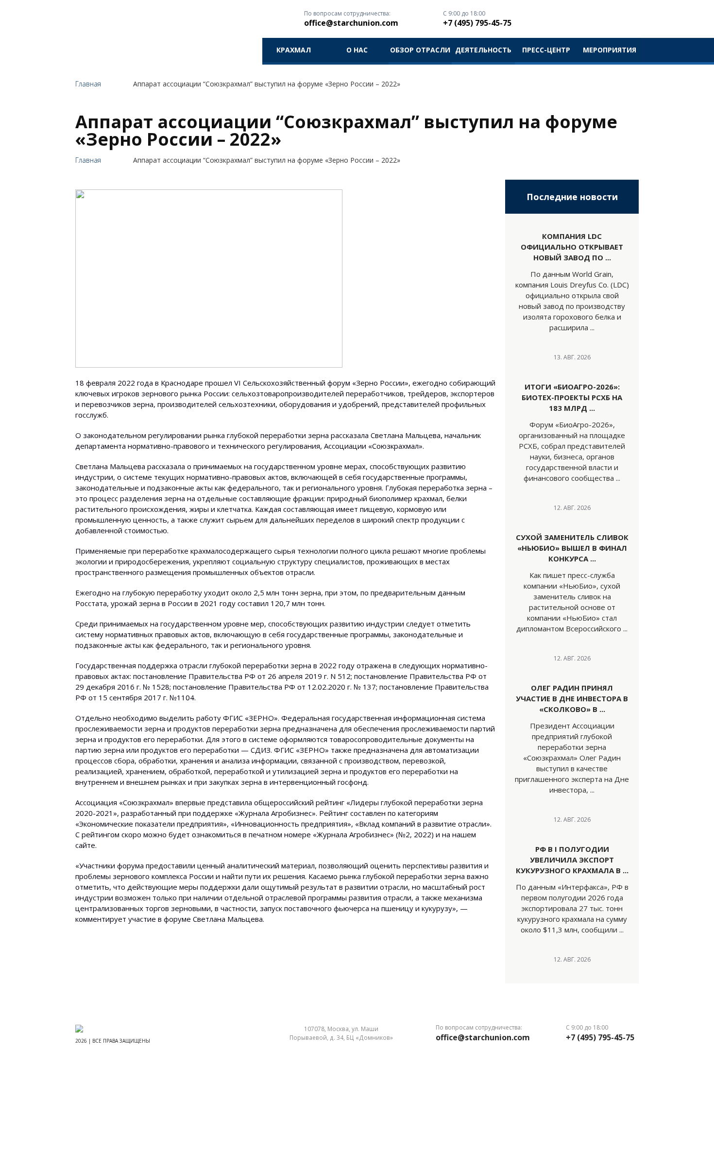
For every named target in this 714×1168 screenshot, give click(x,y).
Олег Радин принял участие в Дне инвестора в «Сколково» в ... (572, 698)
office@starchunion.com (351, 22)
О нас (357, 49)
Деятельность (483, 49)
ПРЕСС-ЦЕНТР (546, 49)
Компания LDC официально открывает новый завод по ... (572, 246)
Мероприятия (609, 49)
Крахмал (293, 49)
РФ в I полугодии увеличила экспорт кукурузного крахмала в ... (572, 859)
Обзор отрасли (420, 49)
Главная (88, 83)
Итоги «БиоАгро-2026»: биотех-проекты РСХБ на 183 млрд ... (572, 397)
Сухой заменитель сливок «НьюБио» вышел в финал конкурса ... (572, 547)
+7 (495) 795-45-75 (477, 22)
